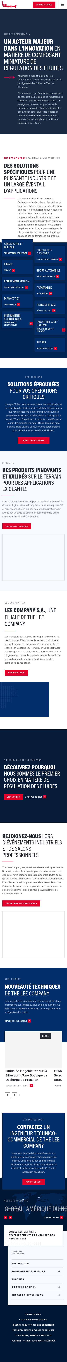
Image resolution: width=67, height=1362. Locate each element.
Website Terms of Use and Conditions (33, 1325)
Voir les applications (33, 440)
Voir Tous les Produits (16, 526)
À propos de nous (16, 672)
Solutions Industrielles (28, 1271)
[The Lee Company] (11, 4)
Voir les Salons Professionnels (21, 903)
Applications (21, 1263)
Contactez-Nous (44, 4)
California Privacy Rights (33, 1319)
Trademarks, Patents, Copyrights (33, 1335)
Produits (18, 1279)
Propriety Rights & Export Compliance (34, 1330)
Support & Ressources (27, 1295)
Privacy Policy (33, 1314)
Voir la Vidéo (13, 796)
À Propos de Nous (33, 797)
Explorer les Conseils (16, 1021)
